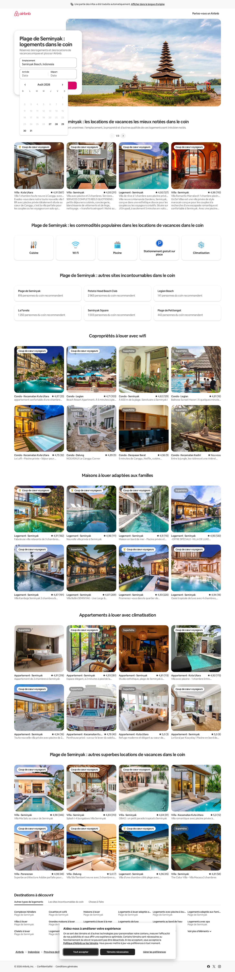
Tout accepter (80, 952)
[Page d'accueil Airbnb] (22, 13)
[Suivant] (123, 135)
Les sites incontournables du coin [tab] (66, 901)
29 (62, 124)
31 (31, 130)
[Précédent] (112, 135)
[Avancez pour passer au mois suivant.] (62, 85)
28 (56, 124)
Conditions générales (67, 966)
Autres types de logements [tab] (28, 901)
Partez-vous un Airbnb (205, 13)
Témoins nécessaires (118, 952)
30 (24, 130)
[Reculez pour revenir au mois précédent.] (25, 85)
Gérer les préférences (154, 952)
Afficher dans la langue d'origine (148, 4)
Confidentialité (44, 966)
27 (50, 124)
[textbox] (34, 75)
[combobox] (48, 64)
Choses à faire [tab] (96, 901)
